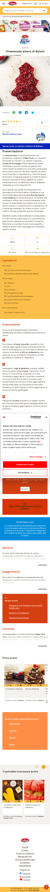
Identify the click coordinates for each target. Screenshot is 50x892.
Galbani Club (27, 3)
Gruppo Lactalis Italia (25, 859)
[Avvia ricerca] (42, 10)
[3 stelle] (14, 121)
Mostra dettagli (36, 457)
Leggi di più (42, 565)
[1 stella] (8, 121)
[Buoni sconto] (36, 3)
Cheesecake (14, 724)
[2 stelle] (11, 121)
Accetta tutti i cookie (25, 464)
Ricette (9, 16)
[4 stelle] (17, 121)
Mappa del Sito (25, 856)
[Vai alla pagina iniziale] (25, 841)
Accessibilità (25, 865)
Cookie (25, 847)
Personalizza (23, 472)
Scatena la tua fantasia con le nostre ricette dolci (25, 606)
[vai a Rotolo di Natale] (34, 674)
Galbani (4, 16)
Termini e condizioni (25, 853)
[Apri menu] (3, 3)
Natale (12, 744)
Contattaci (25, 862)
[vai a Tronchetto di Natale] (14, 674)
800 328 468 (34, 890)
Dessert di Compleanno (19, 613)
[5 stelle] (19, 121)
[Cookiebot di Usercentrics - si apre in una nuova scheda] (31, 417)
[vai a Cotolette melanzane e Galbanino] (12, 790)
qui (39, 441)
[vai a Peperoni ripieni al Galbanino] (34, 790)
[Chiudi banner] (46, 417)
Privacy (25, 850)
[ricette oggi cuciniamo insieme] (25, 26)
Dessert (12, 737)
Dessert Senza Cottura (19, 618)
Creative (13, 731)
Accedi (25, 489)
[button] (44, 767)
